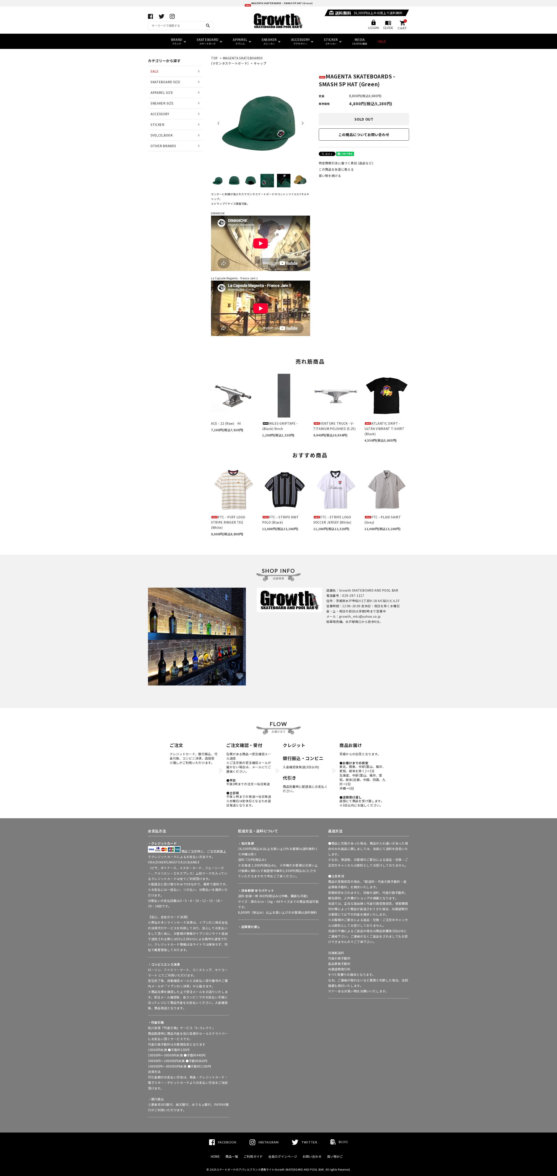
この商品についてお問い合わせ (364, 134)
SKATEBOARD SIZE (165, 82)
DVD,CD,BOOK (162, 135)
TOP (214, 58)
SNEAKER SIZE (162, 103)
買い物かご (335, 1156)
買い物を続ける (330, 175)
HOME (215, 1156)
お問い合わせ (312, 1156)
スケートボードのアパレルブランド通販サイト (245, 1169)
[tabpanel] (260, 121)
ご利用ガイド (253, 1156)
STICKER (157, 124)
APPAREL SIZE (162, 92)
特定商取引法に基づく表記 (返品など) (346, 163)
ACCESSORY (160, 114)
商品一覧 (231, 1156)
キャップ (260, 63)
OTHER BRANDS (163, 146)
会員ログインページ (282, 1156)
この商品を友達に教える (336, 169)
